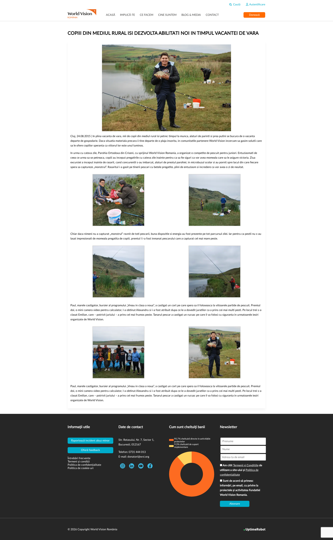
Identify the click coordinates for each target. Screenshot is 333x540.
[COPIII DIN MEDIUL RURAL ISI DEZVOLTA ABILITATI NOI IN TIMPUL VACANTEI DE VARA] (166, 87)
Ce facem (146, 15)
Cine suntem (167, 15)
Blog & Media (191, 15)
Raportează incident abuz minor (90, 440)
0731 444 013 (137, 452)
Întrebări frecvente (79, 458)
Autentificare (257, 4)
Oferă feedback (90, 450)
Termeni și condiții (79, 461)
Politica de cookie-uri (80, 468)
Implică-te (127, 15)
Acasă (110, 15)
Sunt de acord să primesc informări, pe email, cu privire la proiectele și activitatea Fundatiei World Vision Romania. (240, 487)
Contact (212, 15)
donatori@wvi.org (138, 456)
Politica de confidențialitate (84, 464)
